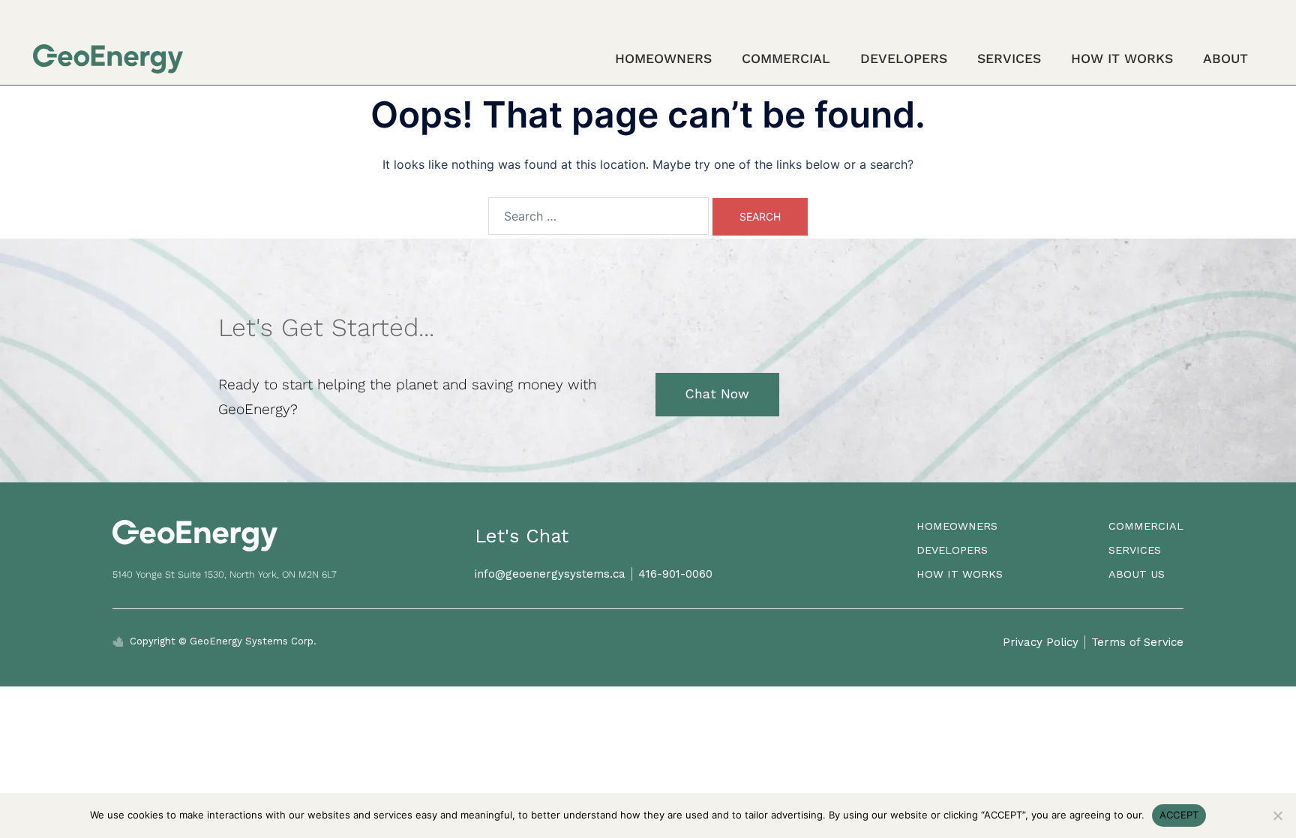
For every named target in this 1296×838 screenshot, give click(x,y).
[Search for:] (598, 216)
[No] (1277, 815)
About (1225, 58)
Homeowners (663, 58)
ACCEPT (1179, 815)
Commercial (786, 58)
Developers (903, 58)
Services (1009, 58)
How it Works (1122, 58)
